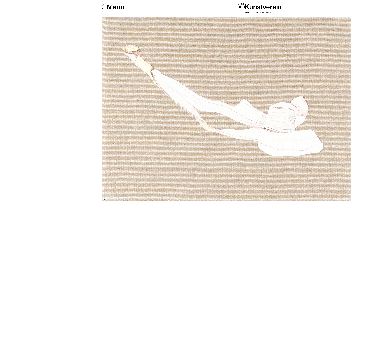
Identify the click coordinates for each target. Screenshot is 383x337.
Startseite (248, 13)
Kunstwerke (258, 13)
